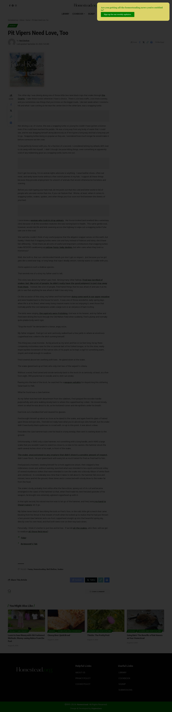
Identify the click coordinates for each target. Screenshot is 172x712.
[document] (86, 356)
